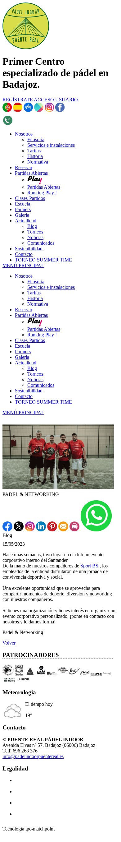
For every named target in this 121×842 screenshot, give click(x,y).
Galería (22, 357)
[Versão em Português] (7, 110)
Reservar (23, 309)
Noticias (35, 379)
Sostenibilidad (29, 390)
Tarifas (34, 292)
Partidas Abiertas (31, 315)
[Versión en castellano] (17, 110)
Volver (9, 642)
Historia (35, 298)
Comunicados (40, 385)
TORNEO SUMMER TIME (43, 402)
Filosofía (35, 281)
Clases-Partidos (30, 340)
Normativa (37, 304)
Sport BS (89, 565)
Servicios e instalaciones (51, 287)
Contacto (24, 396)
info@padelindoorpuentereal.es (33, 756)
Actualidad (25, 362)
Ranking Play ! (42, 334)
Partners (23, 351)
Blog (32, 368)
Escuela (22, 346)
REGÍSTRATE (17, 99)
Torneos (35, 374)
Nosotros (24, 276)
